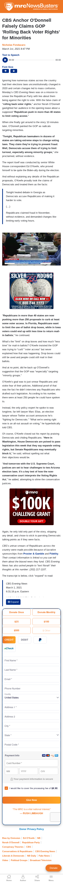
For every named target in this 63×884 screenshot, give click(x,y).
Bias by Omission (11, 838)
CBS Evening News (45, 851)
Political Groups (19, 860)
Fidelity (54, 553)
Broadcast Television (40, 860)
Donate (53, 868)
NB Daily (31, 855)
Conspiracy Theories (12, 847)
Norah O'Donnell (10, 842)
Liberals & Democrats (13, 855)
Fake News (44, 855)
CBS (28, 847)
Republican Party (31, 842)
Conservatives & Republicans (17, 851)
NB (38, 838)
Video (5, 860)
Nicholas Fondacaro (13, 45)
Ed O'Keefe (29, 838)
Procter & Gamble (33, 553)
